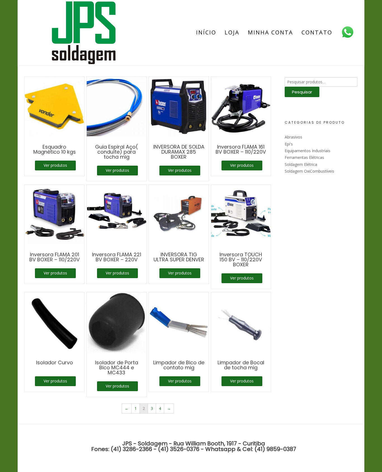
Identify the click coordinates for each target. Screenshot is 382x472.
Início (206, 32)
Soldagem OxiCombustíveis (309, 171)
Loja (232, 32)
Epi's (289, 144)
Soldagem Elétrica (301, 164)
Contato (316, 32)
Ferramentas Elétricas (304, 157)
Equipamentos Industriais (307, 150)
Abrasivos (293, 137)
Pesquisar (302, 92)
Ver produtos (55, 165)
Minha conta (270, 32)
